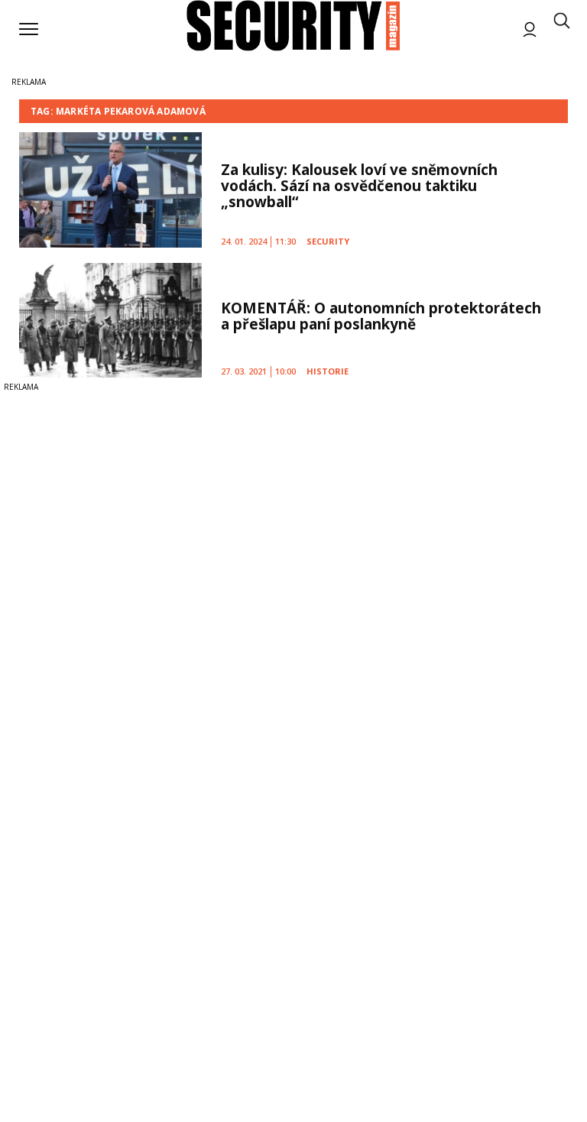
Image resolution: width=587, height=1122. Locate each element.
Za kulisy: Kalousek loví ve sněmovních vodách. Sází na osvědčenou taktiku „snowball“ (359, 186)
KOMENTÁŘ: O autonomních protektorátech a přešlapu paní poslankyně (381, 316)
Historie (327, 371)
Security (327, 241)
